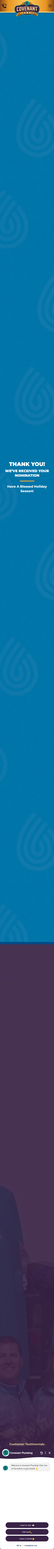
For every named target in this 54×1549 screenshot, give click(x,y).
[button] (50, 6)
